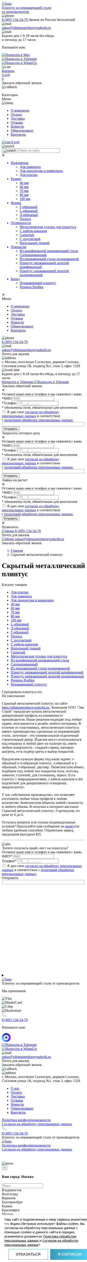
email (69, 826)
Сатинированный (33, 255)
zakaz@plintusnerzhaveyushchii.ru (26, 28)
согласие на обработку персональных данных (30, 414)
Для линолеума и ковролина (41, 171)
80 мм (24, 195)
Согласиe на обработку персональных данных (37, 1124)
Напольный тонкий (35, 243)
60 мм (24, 187)
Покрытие (18, 247)
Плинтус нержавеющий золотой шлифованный (47, 672)
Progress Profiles (31, 287)
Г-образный (28, 207)
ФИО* (7, 856)
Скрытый (27, 235)
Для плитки (28, 175)
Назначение (20, 163)
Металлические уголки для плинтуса (48, 227)
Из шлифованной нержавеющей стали (49, 251)
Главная (17, 550)
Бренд (15, 279)
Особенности (21, 223)
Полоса (25, 219)
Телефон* (9, 861)
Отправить (11, 429)
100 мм (25, 199)
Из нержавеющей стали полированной (49, 259)
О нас (15, 1088)
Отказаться (28, 1254)
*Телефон (9, 403)
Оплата (16, 114)
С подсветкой (30, 239)
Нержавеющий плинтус (38, 283)
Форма (16, 203)
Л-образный (29, 215)
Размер (16, 179)
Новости (17, 126)
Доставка (18, 118)
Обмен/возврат (22, 130)
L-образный (29, 211)
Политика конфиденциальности (26, 1120)
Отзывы (17, 122)
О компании (20, 110)
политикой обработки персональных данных (38, 420)
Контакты (18, 134)
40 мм (24, 183)
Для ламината (30, 167)
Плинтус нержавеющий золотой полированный (47, 676)
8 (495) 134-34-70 (15, 20)
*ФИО (7, 398)
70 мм (24, 191)
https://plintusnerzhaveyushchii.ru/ (26, 707)
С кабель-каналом (33, 231)
